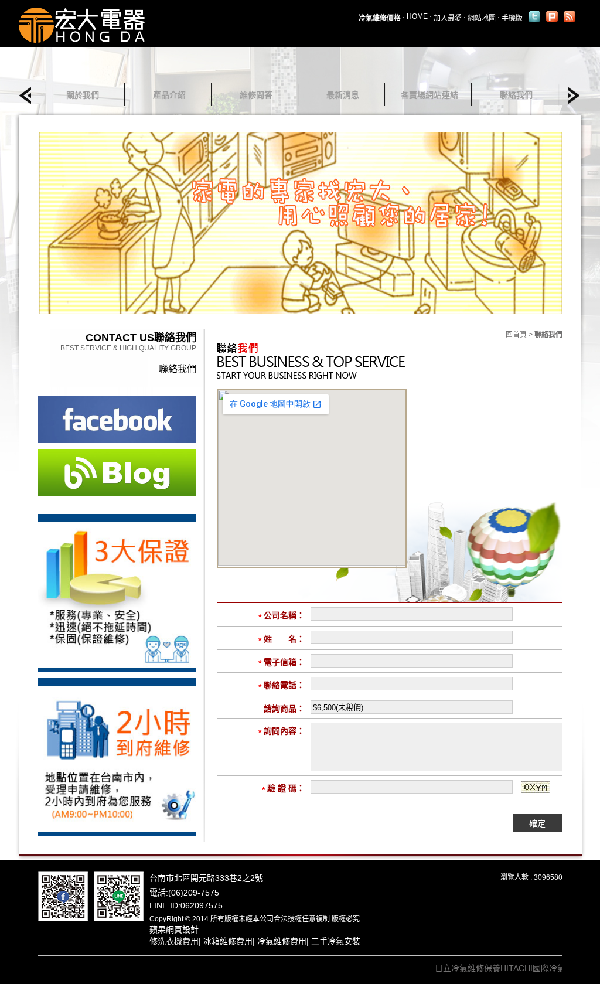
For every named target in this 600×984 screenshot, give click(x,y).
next (570, 96)
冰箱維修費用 (228, 941)
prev (28, 96)
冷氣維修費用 (281, 941)
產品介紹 (169, 95)
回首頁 (516, 335)
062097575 (201, 905)
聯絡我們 (516, 95)
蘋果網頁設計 (174, 929)
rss (569, 16)
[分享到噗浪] (552, 16)
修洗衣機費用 (174, 941)
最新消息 (342, 95)
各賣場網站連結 (429, 95)
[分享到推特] (534, 16)
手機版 (512, 18)
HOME (417, 16)
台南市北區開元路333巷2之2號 (206, 878)
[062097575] (119, 895)
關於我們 (82, 95)
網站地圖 (482, 18)
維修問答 (256, 95)
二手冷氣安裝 (335, 941)
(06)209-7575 (193, 892)
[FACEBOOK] (63, 895)
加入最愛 (448, 18)
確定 (537, 823)
